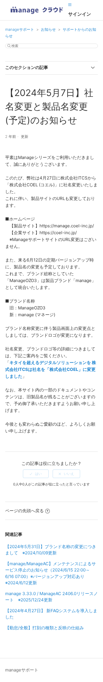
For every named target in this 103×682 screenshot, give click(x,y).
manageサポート (19, 29)
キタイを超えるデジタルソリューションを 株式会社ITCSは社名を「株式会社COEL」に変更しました (50, 369)
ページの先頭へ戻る (24, 510)
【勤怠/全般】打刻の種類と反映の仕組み (44, 627)
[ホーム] (36, 16)
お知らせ (48, 29)
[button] (70, 5)
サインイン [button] (79, 14)
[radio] (36, 473)
